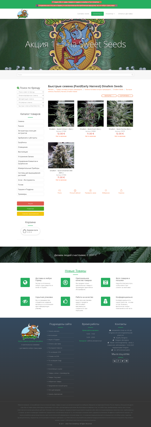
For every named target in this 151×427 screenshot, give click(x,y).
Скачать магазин (53, 331)
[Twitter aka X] (122, 361)
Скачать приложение (30, 214)
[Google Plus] (118, 361)
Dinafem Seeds (118, 89)
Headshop (109, 14)
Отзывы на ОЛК (53, 356)
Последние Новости (55, 348)
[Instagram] (126, 361)
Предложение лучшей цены (57, 386)
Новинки (30, 209)
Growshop (97, 14)
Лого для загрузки (54, 390)
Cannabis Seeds (83, 14)
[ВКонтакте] (114, 361)
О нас (50, 365)
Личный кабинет (75, 193)
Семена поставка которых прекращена (98, 89)
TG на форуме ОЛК (54, 352)
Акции (30, 203)
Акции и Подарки (54, 339)
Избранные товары (54, 381)
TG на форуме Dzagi (54, 360)
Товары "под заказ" (54, 377)
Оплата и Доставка (125, 14)
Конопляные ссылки (55, 369)
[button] (30, 231)
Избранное (106, 193)
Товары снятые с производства (58, 373)
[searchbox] (75, 74)
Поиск (60, 193)
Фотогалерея (52, 335)
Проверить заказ (90, 193)
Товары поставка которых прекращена (69, 89)
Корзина (121, 193)
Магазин (51, 89)
